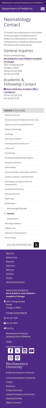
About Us (10, 253)
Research (10, 261)
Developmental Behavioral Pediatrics (19, 158)
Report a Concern (13, 402)
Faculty (9, 278)
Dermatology (10, 153)
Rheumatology (10, 237)
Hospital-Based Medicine (14, 189)
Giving (9, 341)
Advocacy (10, 269)
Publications (12, 218)
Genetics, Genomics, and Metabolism (19, 177)
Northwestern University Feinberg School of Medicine (22, 3)
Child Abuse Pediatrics (13, 139)
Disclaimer (10, 386)
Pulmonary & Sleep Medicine (16, 233)
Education (10, 265)
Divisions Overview (12, 115)
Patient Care (11, 257)
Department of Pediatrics (17, 8)
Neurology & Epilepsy (13, 223)
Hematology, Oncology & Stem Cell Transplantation (18, 183)
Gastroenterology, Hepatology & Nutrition (21, 172)
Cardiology (9, 134)
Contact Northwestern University (20, 377)
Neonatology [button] (10, 203)
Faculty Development (15, 282)
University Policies (14, 398)
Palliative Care (10, 228)
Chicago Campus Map (15, 312)
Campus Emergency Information (20, 394)
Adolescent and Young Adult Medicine (19, 124)
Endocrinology (10, 167)
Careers (9, 382)
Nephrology (9, 198)
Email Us (10, 328)
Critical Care (9, 148)
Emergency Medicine (13, 162)
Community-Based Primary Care (17, 143)
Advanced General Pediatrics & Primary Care (22, 120)
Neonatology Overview (17, 208)
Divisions (10, 273)
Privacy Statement (14, 390)
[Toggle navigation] (43, 9)
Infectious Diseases (12, 194)
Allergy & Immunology (13, 129)
